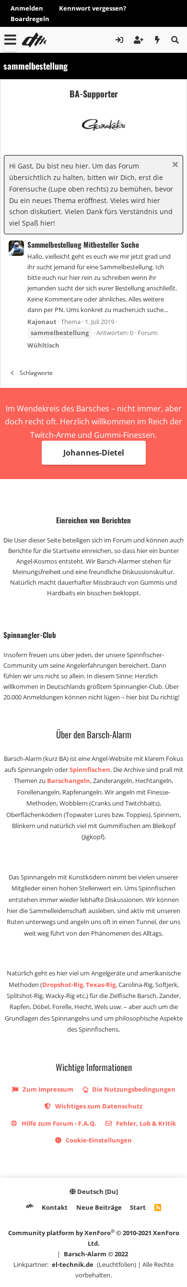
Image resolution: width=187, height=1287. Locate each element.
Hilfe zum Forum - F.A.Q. (58, 1123)
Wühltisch (43, 345)
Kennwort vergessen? (92, 8)
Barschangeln (68, 780)
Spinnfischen (90, 769)
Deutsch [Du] (97, 1191)
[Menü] (10, 39)
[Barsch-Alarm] (29, 1207)
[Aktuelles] (157, 39)
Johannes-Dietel (93, 452)
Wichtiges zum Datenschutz (98, 1106)
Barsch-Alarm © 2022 (96, 1254)
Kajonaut (42, 321)
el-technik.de (73, 1264)
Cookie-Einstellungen (98, 1140)
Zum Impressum (47, 1089)
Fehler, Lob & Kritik (145, 1123)
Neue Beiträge (99, 1207)
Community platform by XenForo (93, 1238)
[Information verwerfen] (174, 165)
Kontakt (55, 1207)
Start (138, 1207)
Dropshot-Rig (62, 984)
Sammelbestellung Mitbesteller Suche (83, 244)
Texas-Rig (101, 984)
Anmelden (27, 8)
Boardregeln (30, 18)
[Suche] (175, 39)
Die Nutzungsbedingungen (133, 1089)
